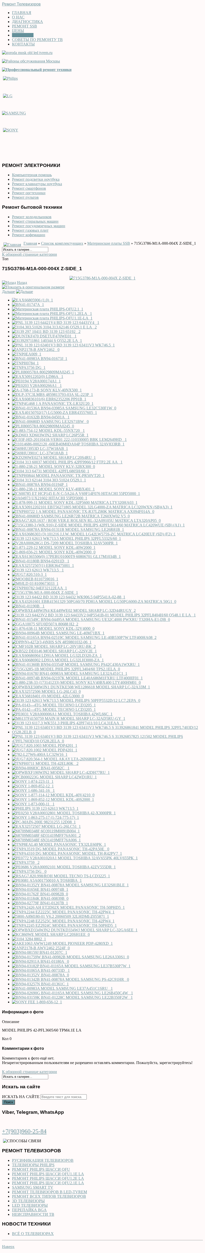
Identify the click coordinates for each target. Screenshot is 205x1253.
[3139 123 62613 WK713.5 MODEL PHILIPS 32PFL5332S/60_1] (66, 538)
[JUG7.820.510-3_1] (29, 574)
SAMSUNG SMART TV (32, 1187)
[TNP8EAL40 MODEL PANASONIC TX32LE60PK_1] (59, 844)
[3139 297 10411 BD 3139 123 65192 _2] (46, 331)
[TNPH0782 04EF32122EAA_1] (39, 588)
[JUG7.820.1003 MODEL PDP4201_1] (44, 745)
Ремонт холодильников (32, 217)
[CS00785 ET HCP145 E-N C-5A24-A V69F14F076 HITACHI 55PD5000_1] (76, 493)
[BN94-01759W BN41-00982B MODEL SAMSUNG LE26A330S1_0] (70, 957)
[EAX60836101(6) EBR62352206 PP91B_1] (49, 399)
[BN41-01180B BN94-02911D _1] (40, 561)
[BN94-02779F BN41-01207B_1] (40, 903)
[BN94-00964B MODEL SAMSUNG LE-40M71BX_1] (58, 633)
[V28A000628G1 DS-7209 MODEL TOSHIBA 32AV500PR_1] (65, 543)
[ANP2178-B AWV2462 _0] (36, 349)
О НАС (18, 17)
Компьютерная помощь (32, 175)
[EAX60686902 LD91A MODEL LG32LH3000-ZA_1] (58, 660)
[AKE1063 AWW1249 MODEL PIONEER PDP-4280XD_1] (62, 943)
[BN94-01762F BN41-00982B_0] (40, 894)
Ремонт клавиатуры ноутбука (37, 184)
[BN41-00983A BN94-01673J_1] (39, 358)
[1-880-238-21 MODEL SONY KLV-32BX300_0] (53, 466)
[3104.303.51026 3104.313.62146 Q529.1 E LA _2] (54, 327)
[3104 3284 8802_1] (29, 939)
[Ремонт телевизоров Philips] (10, 78)
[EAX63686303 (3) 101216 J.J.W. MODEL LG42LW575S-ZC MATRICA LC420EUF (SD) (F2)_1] (94, 534)
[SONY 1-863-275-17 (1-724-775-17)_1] (45, 817)
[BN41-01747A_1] (28, 304)
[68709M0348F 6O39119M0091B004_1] (46, 831)
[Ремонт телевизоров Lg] (7, 95)
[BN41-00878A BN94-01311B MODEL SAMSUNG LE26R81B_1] (68, 529)
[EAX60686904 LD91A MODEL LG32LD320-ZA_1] (57, 655)
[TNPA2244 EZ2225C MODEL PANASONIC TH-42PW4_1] (63, 912)
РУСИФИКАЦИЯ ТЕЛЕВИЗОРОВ (43, 1160)
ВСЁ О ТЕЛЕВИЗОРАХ (33, 1234)
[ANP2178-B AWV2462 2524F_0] (41, 948)
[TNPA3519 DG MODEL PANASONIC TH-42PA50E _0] (60, 849)
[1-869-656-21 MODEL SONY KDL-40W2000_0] (54, 552)
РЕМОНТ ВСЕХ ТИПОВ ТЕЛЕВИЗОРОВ (49, 1196)
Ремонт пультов (25, 197)
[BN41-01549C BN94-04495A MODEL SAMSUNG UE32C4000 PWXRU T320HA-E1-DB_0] (91, 619)
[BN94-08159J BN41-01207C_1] (39, 952)
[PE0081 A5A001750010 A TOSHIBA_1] (47, 880)
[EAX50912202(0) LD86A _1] (37, 376)
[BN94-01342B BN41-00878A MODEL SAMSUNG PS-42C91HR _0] (70, 979)
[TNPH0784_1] (25, 363)
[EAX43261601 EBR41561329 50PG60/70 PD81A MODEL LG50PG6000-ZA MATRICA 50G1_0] (94, 601)
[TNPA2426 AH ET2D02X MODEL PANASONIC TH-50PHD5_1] (68, 907)
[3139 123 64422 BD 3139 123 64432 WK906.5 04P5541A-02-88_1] (68, 597)
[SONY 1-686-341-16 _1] (33, 790)
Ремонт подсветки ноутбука (36, 179)
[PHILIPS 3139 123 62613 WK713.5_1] (45, 808)
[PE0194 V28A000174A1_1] (36, 381)
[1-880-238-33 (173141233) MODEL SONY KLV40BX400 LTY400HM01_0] (76, 682)
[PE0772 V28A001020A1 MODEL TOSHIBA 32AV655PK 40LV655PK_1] (75, 858)
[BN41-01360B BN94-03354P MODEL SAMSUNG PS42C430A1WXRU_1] (76, 664)
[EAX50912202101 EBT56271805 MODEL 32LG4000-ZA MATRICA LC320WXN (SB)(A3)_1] (92, 507)
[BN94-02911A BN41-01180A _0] (40, 961)
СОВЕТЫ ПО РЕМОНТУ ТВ (37, 39)
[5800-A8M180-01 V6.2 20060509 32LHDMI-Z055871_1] (60, 916)
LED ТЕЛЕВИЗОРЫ (30, 1205)
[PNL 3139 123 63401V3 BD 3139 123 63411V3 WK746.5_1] (63, 345)
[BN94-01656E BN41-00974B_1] (40, 889)
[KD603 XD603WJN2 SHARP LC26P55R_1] (50, 435)
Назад (22, 282)
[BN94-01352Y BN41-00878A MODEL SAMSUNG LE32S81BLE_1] (70, 885)
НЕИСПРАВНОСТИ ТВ (33, 1214)
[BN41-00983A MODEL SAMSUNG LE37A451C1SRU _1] (62, 988)
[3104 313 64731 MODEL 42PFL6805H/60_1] (50, 471)
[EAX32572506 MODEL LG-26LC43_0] (46, 691)
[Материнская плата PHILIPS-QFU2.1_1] (47, 309)
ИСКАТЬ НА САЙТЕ (21, 1097)
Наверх (8, 1247)
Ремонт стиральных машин (35, 221)
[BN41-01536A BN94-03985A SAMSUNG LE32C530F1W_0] (64, 408)
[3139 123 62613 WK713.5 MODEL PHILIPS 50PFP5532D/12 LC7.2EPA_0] (76, 700)
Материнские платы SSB (108, 243)
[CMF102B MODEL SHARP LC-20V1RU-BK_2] (54, 646)
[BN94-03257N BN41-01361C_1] (40, 984)
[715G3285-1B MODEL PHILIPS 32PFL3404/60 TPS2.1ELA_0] (66, 669)
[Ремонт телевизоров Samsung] (14, 113)
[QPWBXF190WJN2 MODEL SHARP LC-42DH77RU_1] (61, 772)
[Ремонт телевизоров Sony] (10, 130)
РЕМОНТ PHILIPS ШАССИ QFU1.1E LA (48, 1174)
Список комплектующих (62, 243)
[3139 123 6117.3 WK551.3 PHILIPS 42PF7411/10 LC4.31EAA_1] (67, 723)
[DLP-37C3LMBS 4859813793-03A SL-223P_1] (52, 394)
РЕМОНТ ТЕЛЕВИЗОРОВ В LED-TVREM (49, 1192)
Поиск (8, 1102)
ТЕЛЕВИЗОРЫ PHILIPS (33, 1165)
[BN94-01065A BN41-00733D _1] (41, 970)
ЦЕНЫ (18, 30)
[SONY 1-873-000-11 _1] (33, 804)
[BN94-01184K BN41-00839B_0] (40, 898)
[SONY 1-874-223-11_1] (33, 781)
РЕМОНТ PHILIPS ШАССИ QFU (41, 1169)
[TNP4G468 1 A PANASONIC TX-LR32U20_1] (53, 403)
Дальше (8, 291)
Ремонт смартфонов (29, 188)
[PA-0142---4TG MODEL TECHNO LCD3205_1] (54, 709)
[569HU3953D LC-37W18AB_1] (40, 448)
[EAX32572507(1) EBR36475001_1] (43, 565)
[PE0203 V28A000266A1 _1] (37, 385)
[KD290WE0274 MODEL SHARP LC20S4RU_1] (54, 457)
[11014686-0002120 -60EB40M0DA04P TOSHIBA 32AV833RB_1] (68, 444)
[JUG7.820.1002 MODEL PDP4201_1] (44, 750)
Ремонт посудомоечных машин (38, 226)
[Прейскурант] (37, 69)
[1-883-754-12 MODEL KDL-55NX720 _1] (48, 430)
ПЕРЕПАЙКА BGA (29, 1210)
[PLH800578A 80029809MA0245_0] (43, 426)
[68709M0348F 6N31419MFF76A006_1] (46, 840)
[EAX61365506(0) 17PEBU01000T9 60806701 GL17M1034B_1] (66, 556)
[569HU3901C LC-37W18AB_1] (40, 453)
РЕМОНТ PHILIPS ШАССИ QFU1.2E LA (48, 1178)
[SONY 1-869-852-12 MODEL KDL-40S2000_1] (53, 799)
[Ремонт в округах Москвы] (31, 61)
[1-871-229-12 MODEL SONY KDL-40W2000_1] (54, 547)
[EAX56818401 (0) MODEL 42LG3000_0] (48, 696)
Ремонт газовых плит (30, 230)
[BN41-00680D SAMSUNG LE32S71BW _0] (50, 421)
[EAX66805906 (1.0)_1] (32, 300)
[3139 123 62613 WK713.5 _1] (38, 570)
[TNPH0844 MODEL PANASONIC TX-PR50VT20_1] (58, 475)
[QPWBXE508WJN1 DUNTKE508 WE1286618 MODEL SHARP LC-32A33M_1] (81, 687)
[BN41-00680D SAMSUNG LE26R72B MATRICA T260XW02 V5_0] (71, 516)
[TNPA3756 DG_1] (29, 367)
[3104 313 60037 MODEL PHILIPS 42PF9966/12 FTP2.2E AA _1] (67, 462)
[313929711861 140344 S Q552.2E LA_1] (47, 340)
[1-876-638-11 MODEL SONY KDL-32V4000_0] (53, 628)
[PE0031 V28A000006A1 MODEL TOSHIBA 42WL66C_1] (62, 714)
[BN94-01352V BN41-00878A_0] (40, 975)
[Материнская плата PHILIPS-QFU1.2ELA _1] (52, 313)
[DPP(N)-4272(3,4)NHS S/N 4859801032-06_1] (52, 642)
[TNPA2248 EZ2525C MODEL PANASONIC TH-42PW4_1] (63, 921)
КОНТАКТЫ (23, 44)
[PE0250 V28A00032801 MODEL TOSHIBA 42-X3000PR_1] (64, 813)
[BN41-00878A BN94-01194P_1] (40, 484)
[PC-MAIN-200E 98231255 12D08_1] (44, 822)
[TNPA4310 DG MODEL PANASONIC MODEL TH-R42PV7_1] (67, 853)
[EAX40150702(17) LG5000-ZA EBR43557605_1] (54, 412)
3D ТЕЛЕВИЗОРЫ (28, 1201)
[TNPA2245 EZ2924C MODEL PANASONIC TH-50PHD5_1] (64, 925)
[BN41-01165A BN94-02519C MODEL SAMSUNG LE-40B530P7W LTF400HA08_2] (84, 637)
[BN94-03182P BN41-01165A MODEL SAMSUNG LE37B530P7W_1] (71, 966)
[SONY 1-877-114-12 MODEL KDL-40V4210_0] (53, 795)
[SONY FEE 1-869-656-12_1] (37, 1002)
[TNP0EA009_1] (26, 354)
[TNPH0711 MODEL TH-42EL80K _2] (45, 763)
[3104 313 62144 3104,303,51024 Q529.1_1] (49, 480)
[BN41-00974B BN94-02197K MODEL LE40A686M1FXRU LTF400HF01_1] (77, 678)
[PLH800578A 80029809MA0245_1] (43, 372)
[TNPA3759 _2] (26, 862)
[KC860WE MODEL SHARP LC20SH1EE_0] (51, 934)
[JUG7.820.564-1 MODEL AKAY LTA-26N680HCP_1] (58, 759)
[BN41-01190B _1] (28, 606)
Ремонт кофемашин (28, 235)
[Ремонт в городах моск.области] (27, 52)
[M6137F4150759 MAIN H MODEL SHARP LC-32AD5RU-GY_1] (68, 718)
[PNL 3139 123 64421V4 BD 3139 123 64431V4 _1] (55, 322)
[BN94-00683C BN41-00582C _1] (41, 768)
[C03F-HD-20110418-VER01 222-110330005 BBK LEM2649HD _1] (69, 439)
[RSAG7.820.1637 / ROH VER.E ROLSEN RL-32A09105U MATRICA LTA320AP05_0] (86, 520)
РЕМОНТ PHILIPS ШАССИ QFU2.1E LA (48, 1183)
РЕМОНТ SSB (24, 26)
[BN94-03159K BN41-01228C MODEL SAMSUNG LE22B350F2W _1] (72, 997)
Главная (30, 243)
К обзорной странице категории (29, 254)
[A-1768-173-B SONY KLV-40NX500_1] (47, 390)
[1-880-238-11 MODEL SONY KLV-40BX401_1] (53, 489)
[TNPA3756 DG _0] (29, 871)
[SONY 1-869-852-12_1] (33, 786)
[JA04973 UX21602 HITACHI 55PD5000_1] (49, 498)
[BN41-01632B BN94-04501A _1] (41, 417)
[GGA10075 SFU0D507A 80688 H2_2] (45, 624)
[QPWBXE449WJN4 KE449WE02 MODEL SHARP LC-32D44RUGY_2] (74, 610)
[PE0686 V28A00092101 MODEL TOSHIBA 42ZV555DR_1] (64, 867)
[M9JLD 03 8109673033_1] (35, 583)
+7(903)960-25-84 (24, 1131)
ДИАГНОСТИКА (27, 21)
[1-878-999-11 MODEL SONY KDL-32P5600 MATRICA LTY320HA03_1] (75, 502)
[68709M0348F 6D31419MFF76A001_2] (46, 835)
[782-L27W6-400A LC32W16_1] (40, 754)
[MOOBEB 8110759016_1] (35, 579)
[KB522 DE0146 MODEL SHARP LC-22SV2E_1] (54, 651)
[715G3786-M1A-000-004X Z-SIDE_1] (103, 278)
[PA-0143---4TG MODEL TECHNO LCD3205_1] (54, 705)
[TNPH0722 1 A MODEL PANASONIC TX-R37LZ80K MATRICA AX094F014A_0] (83, 511)
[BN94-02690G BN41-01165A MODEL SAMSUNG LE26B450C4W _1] (72, 993)
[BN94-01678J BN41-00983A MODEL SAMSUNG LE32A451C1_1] (69, 673)
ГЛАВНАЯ (21, 12)
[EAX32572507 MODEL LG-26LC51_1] (46, 826)
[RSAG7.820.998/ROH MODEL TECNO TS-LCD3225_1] (61, 876)
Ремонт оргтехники (29, 193)
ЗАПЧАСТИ (23, 35)
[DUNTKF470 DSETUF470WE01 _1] (44, 336)
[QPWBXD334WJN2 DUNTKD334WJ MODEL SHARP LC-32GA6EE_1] (75, 930)
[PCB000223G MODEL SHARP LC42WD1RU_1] (54, 777)
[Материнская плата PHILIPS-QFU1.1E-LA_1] (52, 318)
